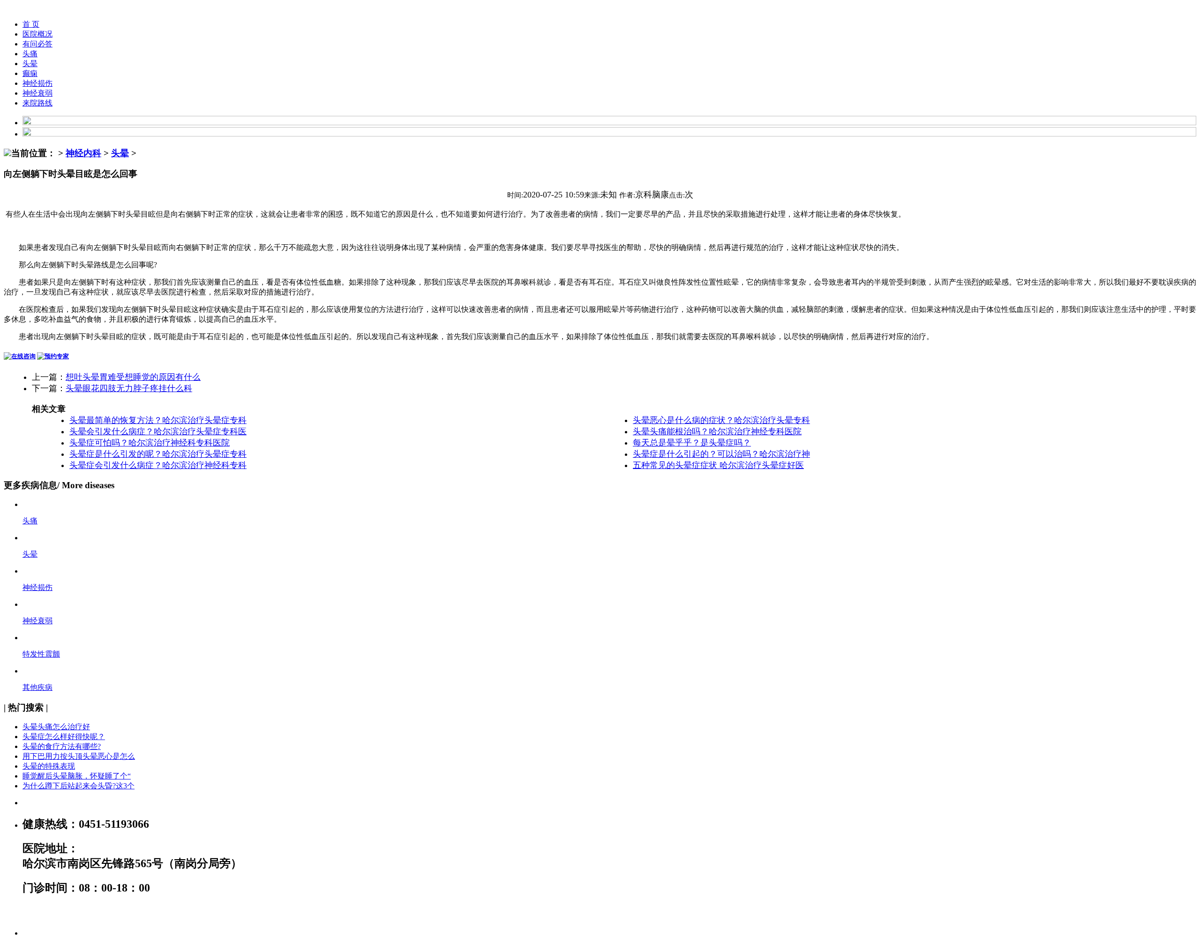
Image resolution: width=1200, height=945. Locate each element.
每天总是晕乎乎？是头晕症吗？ (692, 442)
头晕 (30, 64)
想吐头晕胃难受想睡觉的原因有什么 (133, 377)
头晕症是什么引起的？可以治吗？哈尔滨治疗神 (721, 454)
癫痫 (30, 73)
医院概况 (37, 34)
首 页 (30, 24)
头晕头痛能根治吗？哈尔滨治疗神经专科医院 (717, 431)
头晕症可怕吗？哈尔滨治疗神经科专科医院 (149, 442)
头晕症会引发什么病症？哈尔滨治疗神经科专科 (158, 465)
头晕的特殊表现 (48, 766)
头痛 (30, 54)
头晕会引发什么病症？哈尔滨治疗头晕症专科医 (158, 431)
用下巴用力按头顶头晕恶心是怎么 (78, 756)
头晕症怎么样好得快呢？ (63, 737)
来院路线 (37, 103)
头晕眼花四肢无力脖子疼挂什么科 (129, 388)
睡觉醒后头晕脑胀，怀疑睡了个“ (76, 776)
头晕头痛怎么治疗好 (56, 727)
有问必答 (37, 44)
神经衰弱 (37, 93)
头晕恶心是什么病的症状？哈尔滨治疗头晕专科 (721, 420)
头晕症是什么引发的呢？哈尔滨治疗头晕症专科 (158, 454)
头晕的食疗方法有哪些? (61, 746)
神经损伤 (37, 83)
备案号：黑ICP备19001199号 (93, 912)
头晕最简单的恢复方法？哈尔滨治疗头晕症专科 (158, 420)
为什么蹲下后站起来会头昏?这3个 (78, 786)
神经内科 (83, 153)
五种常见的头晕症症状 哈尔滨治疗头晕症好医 (718, 465)
